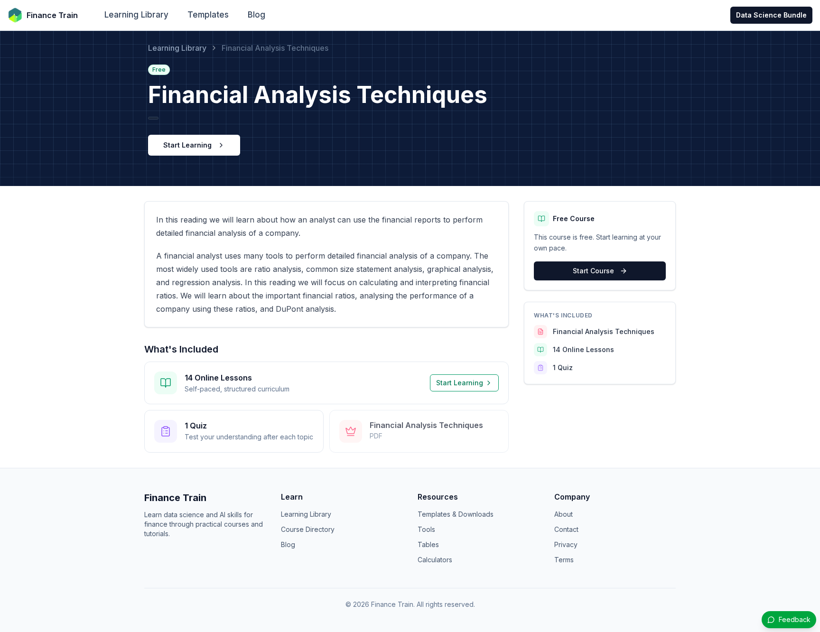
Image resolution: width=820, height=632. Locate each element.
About (563, 514)
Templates (208, 14)
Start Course (593, 271)
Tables (428, 544)
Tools (426, 529)
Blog (256, 14)
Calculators (435, 560)
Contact (566, 529)
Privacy (566, 544)
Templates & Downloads (456, 514)
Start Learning (187, 145)
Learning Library (136, 14)
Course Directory (308, 529)
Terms (564, 560)
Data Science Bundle (771, 15)
